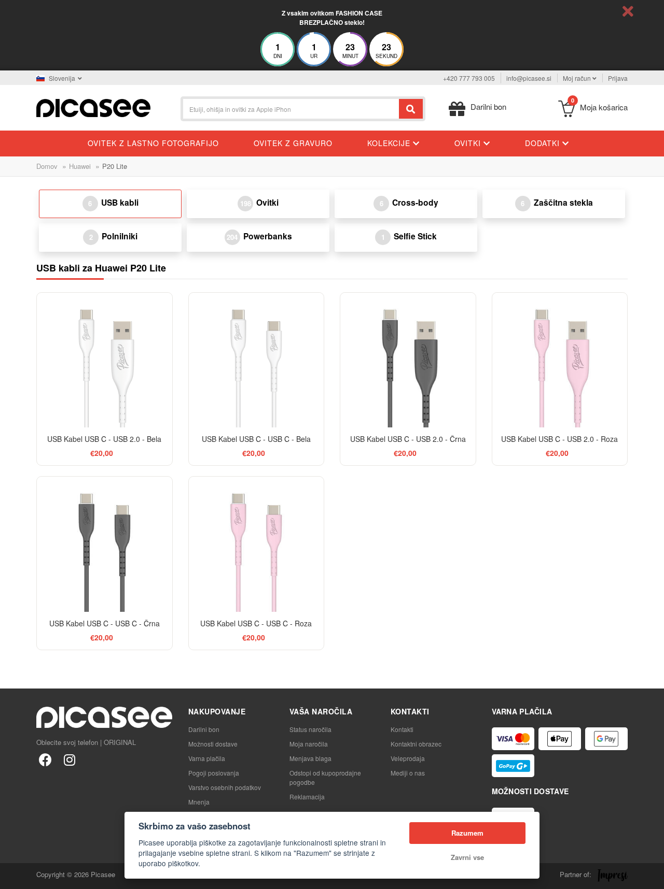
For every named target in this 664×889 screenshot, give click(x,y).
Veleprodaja (408, 758)
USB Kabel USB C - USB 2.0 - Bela (104, 439)
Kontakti (402, 729)
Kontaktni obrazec (416, 743)
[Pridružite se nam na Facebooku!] (45, 759)
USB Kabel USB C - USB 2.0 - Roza (559, 439)
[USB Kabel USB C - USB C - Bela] (256, 360)
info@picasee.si (528, 78)
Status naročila (310, 729)
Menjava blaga (310, 758)
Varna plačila (206, 758)
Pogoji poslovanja (213, 772)
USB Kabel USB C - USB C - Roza (256, 623)
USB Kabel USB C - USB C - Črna (104, 623)
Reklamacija (307, 796)
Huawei (80, 166)
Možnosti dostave (213, 743)
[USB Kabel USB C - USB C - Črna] (104, 544)
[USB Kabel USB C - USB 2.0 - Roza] (560, 360)
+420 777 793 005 (469, 78)
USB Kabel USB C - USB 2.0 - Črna (408, 439)
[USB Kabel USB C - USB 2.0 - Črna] (408, 360)
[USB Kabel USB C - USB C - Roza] (256, 544)
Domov (47, 166)
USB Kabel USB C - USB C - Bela (256, 439)
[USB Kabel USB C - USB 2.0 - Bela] (104, 360)
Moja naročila (308, 743)
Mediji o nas (408, 772)
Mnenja (199, 801)
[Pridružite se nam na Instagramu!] (69, 759)
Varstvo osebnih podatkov (224, 787)
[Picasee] (93, 107)
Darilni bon (203, 729)
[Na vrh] (13, 875)
